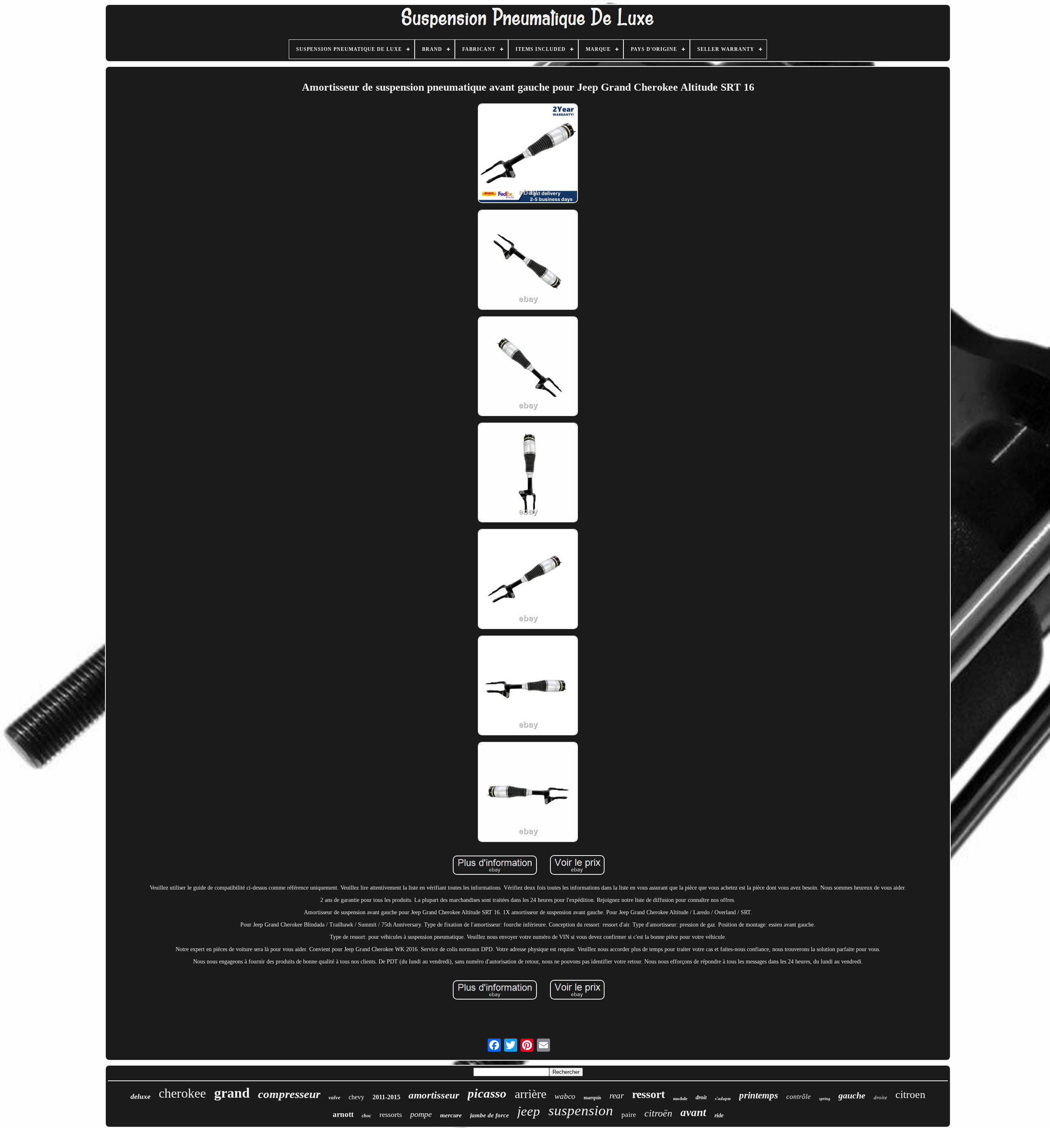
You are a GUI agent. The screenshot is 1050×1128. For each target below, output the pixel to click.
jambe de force (489, 1115)
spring (824, 1098)
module (680, 1098)
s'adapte (723, 1098)
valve (334, 1097)
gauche (851, 1095)
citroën (658, 1113)
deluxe (140, 1096)
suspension (580, 1111)
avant (693, 1112)
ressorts (390, 1114)
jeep (528, 1111)
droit (701, 1097)
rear (616, 1096)
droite (880, 1097)
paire (628, 1115)
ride (719, 1115)
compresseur (289, 1094)
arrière (530, 1094)
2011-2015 (386, 1097)
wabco (565, 1096)
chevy (356, 1097)
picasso (487, 1093)
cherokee (182, 1093)
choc (366, 1116)
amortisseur (434, 1095)
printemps (758, 1095)
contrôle (798, 1097)
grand (232, 1093)
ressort (648, 1094)
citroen (910, 1095)
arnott (343, 1114)
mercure (451, 1115)
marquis (592, 1098)
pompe (421, 1114)
